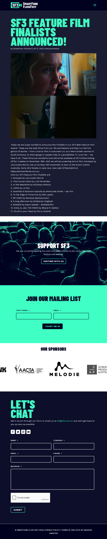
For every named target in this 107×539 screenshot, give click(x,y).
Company (59, 440)
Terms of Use (68, 530)
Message (16, 466)
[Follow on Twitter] (18, 432)
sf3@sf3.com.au (65, 421)
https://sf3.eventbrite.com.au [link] (25, 171)
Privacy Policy (52, 530)
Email (57, 310)
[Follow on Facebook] (13, 432)
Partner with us (53, 261)
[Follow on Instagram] (23, 432)
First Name (23, 310)
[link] (17, 178)
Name (14, 440)
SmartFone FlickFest (22, 49)
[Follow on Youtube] (28, 432)
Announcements (52, 49)
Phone (58, 453)
